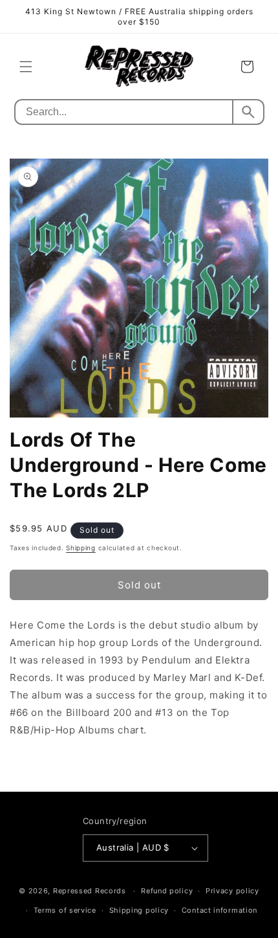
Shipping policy (139, 910)
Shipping (81, 548)
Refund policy (167, 890)
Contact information (219, 910)
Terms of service (65, 910)
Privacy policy (232, 890)
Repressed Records (89, 890)
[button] (26, 66)
